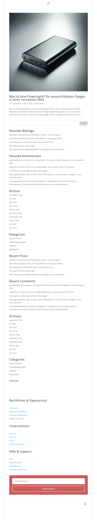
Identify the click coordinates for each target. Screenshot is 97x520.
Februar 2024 (14, 209)
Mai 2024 (12, 202)
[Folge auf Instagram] (86, 508)
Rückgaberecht (15, 466)
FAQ (10, 459)
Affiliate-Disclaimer (16, 419)
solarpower (17, 103)
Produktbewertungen (17, 242)
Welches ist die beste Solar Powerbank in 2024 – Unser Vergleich (34, 135)
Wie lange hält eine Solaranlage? (22, 146)
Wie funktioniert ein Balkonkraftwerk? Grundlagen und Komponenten (36, 149)
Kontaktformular (15, 462)
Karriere (12, 437)
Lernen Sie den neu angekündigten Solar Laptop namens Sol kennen (47, 167)
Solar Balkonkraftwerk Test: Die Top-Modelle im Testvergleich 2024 (35, 138)
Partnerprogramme (16, 444)
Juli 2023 (12, 224)
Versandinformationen (18, 469)
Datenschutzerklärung (18, 411)
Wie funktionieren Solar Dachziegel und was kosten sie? (31, 142)
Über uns (13, 433)
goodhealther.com (16, 160)
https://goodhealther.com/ (19, 174)
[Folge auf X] (81, 508)
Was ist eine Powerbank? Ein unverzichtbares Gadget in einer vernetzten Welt (47, 98)
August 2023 (14, 220)
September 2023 (15, 217)
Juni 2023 (13, 228)
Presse (11, 440)
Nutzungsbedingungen (18, 415)
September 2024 (15, 195)
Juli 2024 (12, 199)
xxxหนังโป (13, 167)
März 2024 (13, 206)
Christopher (14, 171)
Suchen (83, 123)
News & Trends (15, 238)
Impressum (13, 408)
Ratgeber (12, 246)
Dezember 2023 (15, 213)
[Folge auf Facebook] (76, 508)
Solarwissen (39, 103)
